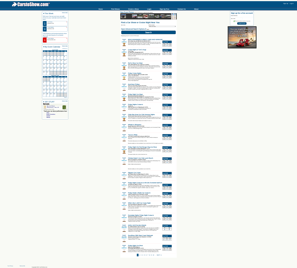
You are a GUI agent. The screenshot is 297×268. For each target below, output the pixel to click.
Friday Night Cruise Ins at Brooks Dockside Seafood (145, 183)
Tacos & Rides (132, 135)
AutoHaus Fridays (134, 84)
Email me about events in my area (242, 21)
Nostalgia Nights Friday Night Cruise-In (141, 215)
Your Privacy (10, 265)
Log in (292, 3)
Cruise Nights (50, 27)
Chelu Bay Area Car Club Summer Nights (141, 114)
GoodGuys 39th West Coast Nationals (140, 235)
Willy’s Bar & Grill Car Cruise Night (139, 203)
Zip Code (123, 25)
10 (153, 255)
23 (170, 239)
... (155, 255)
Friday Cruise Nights (134, 73)
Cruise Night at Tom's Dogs (137, 50)
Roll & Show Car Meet (135, 63)
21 (167, 45)
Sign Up (285, 3)
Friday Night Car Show (135, 245)
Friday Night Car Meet (135, 94)
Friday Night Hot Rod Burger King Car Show (142, 147)
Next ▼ (65, 97)
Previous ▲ (64, 48)
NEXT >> (159, 255)
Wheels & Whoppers (134, 125)
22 (169, 229)
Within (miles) (151, 25)
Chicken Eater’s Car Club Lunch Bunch (140, 158)
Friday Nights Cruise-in (135, 104)
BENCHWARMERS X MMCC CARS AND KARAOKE (145, 39)
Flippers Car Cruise (134, 173)
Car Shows (49, 22)
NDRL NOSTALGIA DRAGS (137, 225)
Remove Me (22, 265)
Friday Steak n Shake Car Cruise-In (139, 193)
